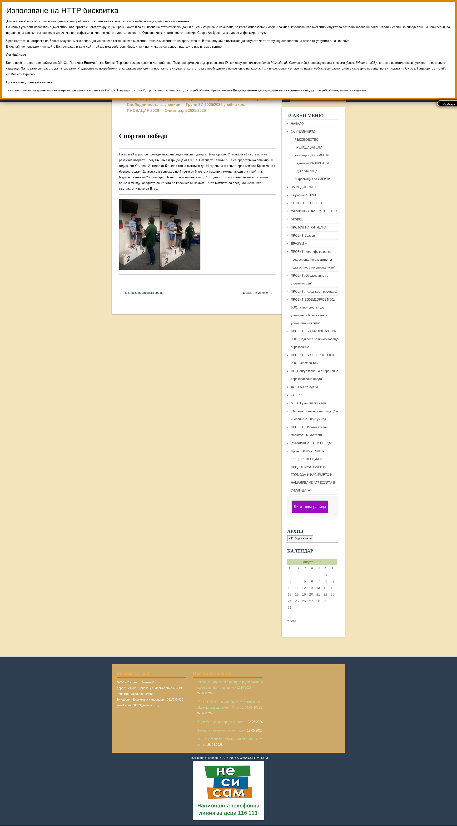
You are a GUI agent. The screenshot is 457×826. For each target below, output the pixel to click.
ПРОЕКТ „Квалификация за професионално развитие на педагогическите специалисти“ (313, 259)
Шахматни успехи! (255, 292)
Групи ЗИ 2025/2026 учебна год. (215, 105)
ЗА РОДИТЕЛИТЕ (304, 187)
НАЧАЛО (297, 123)
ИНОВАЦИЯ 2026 (143, 111)
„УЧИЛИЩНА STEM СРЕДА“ (311, 443)
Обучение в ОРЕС (304, 195)
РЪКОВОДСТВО (306, 139)
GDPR (295, 395)
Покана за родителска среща (144, 292)
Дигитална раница (310, 507)
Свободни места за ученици (153, 105)
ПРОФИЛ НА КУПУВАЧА (309, 227)
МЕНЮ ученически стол (308, 403)
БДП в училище (305, 171)
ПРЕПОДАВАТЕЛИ (308, 147)
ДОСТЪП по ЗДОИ (304, 387)
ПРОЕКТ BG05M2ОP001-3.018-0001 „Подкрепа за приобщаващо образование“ (314, 339)
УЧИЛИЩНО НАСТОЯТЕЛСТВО (314, 211)
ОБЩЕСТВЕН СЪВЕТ (307, 203)
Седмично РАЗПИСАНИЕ (312, 163)
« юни (291, 620)
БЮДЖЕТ (298, 219)
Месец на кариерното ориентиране (221, 730)
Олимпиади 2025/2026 (185, 111)
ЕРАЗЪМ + (299, 243)
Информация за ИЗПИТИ (312, 179)
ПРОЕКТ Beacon (303, 235)
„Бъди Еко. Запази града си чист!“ (221, 722)
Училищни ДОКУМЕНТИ (311, 155)
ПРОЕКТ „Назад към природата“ (314, 291)
